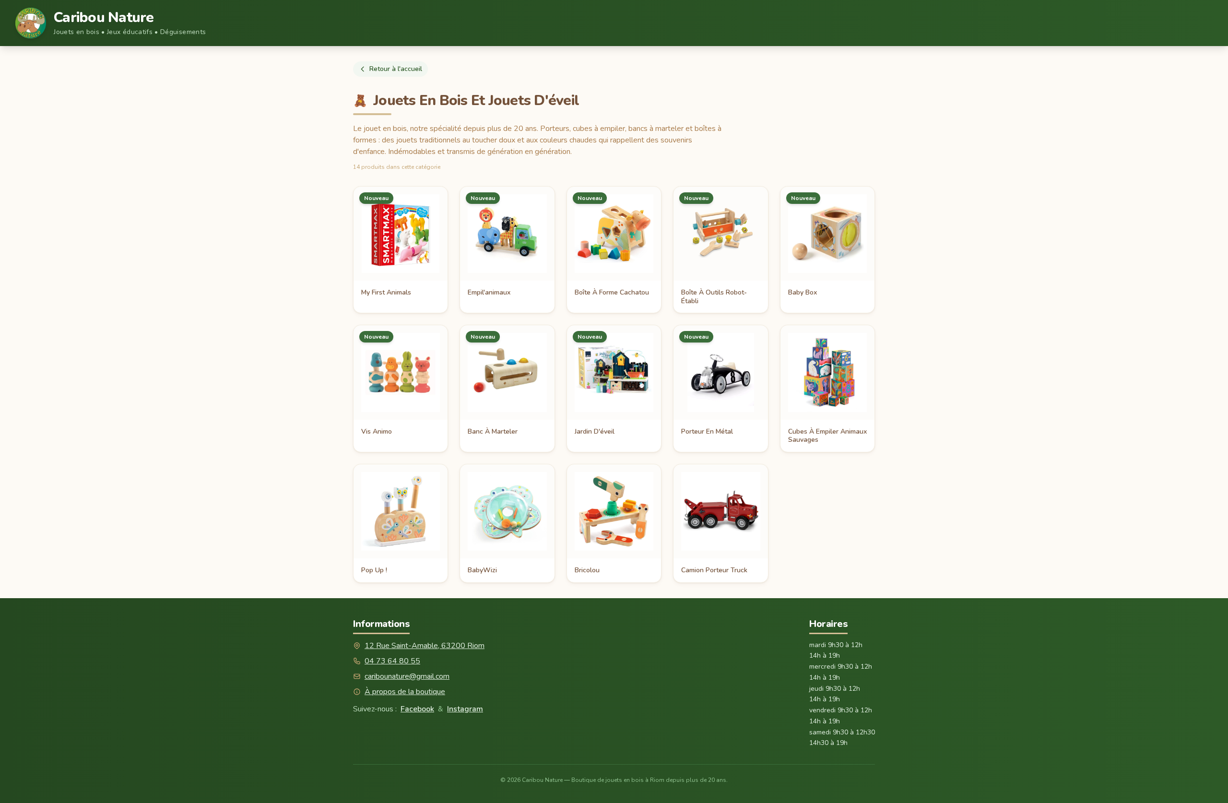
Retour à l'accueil (395, 68)
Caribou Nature (104, 17)
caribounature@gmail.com (407, 676)
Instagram (465, 709)
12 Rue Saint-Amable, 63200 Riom (424, 645)
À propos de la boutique (405, 691)
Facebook (417, 709)
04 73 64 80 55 (392, 661)
